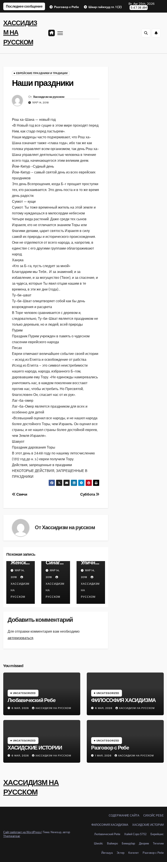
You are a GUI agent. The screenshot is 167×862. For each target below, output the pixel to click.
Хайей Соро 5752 (135, 834)
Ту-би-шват (21, 295)
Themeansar (11, 836)
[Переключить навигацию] (60, 33)
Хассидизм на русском (48, 97)
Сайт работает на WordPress (22, 832)
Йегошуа (107, 853)
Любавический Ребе (31, 700)
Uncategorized (24, 693)
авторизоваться (20, 638)
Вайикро (112, 843)
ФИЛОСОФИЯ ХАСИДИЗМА (123, 700)
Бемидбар (128, 843)
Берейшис (157, 834)
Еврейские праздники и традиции (42, 73)
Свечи (21, 494)
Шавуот (18, 441)
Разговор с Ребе (110, 748)
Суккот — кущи (24, 201)
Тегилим (158, 843)
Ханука (17, 260)
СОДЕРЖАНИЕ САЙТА (124, 815)
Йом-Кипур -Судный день (33, 166)
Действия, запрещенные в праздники (42, 465)
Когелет (133, 853)
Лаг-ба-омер (22, 400)
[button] (146, 33)
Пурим (17, 330)
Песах (17, 348)
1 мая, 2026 (103, 755)
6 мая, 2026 (21, 708)
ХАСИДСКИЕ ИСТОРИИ (35, 748)
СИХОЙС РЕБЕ (153, 815)
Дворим (144, 843)
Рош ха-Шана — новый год (34, 119)
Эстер (120, 853)
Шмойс (98, 843)
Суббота (88, 494)
